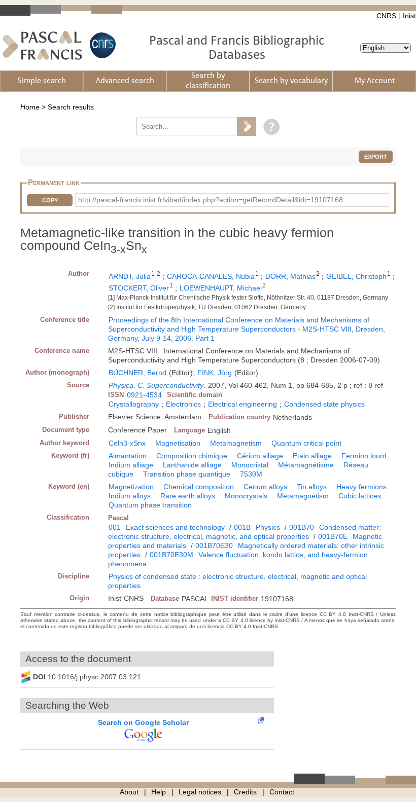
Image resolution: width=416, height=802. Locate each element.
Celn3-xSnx (127, 443)
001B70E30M (171, 555)
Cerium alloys (265, 487)
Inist (409, 16)
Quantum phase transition (150, 505)
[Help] (269, 126)
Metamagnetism (236, 443)
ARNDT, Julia (130, 276)
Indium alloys (130, 496)
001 (115, 527)
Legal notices (200, 792)
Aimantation (128, 456)
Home (30, 107)
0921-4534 (144, 395)
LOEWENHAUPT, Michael (221, 288)
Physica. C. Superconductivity (156, 385)
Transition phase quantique (186, 474)
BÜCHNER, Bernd (137, 373)
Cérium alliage (260, 456)
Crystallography (134, 404)
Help (158, 792)
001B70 (301, 527)
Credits (245, 792)
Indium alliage (131, 465)
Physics (268, 527)
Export (375, 157)
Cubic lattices (359, 496)
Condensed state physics (324, 404)
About (129, 792)
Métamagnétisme (306, 465)
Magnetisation (177, 443)
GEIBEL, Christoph (356, 276)
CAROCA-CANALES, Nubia (211, 276)
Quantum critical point (306, 443)
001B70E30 (214, 545)
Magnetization (131, 487)
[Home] (42, 45)
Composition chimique (191, 456)
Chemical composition (198, 487)
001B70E (333, 536)
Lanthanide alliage (192, 465)
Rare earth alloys (187, 496)
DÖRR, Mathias (290, 276)
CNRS (386, 16)
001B (242, 527)
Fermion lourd (364, 456)
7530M (251, 474)
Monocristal (249, 465)
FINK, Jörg (214, 373)
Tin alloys (312, 487)
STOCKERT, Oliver (139, 288)
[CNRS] (101, 45)
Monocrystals (246, 496)
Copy (50, 200)
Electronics (183, 404)
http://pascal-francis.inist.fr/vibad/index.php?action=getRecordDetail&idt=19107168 (210, 200)
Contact (281, 792)
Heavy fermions (361, 487)
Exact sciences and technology (175, 527)
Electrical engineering (242, 404)
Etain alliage (312, 456)
